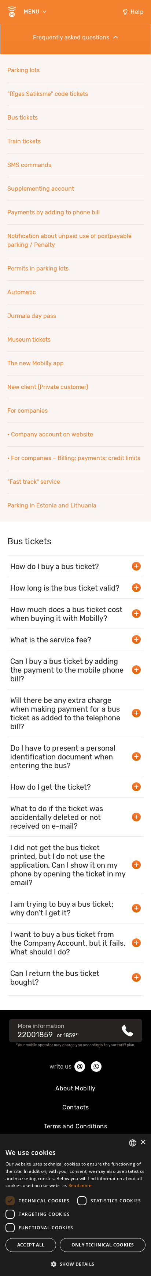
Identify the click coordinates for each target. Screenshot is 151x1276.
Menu (32, 12)
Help (137, 11)
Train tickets (24, 141)
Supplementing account (40, 188)
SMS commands (29, 165)
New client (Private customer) (47, 387)
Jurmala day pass (31, 315)
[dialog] (75, 1205)
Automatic (21, 292)
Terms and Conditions (75, 1126)
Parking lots (23, 70)
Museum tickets (29, 339)
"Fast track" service (33, 481)
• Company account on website (50, 434)
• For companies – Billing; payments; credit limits (73, 458)
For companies (27, 410)
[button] (75, 1264)
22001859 (35, 1034)
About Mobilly (75, 1088)
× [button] (143, 1142)
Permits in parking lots (38, 268)
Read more (80, 1185)
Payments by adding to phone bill (53, 212)
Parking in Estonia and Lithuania (51, 505)
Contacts (75, 1107)
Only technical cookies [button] (102, 1245)
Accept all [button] (31, 1245)
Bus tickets (22, 117)
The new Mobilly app (35, 363)
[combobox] (132, 1143)
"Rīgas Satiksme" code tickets (47, 93)
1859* (70, 1035)
